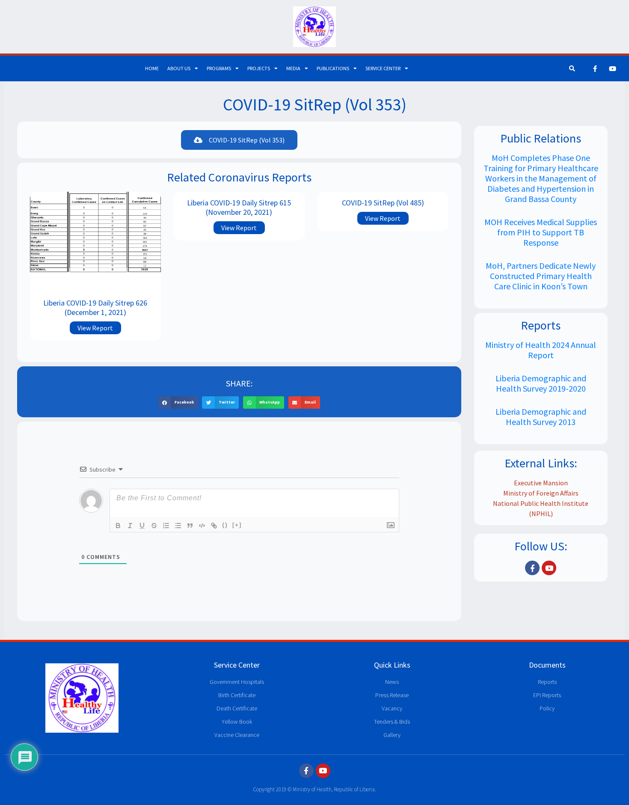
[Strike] (154, 525)
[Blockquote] (190, 525)
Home (152, 68)
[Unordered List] (178, 525)
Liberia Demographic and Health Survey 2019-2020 (540, 383)
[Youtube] (612, 68)
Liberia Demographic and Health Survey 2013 (540, 416)
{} (225, 525)
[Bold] (118, 525)
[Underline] (142, 525)
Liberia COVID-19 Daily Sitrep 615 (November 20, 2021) (239, 207)
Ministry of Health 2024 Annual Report (540, 349)
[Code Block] (202, 525)
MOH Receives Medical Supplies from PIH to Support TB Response (540, 232)
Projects (258, 68)
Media (293, 68)
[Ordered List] (166, 525)
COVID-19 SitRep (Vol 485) (383, 203)
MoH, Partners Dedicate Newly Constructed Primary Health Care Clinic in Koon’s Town (541, 275)
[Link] (214, 525)
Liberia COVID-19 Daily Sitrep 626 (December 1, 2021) (95, 307)
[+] (237, 525)
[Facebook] (595, 68)
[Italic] (130, 525)
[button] (178, 402)
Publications (333, 68)
